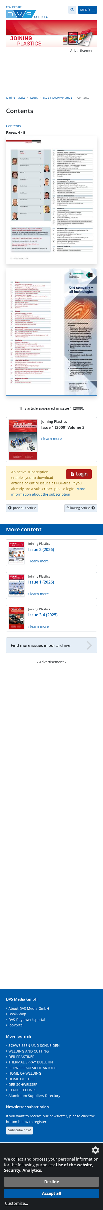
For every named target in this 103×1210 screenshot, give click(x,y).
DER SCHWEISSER (23, 1084)
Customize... (16, 1203)
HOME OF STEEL (21, 1079)
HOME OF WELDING (24, 1073)
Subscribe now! (19, 1130)
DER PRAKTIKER (21, 1056)
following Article (79, 508)
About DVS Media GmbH (28, 1008)
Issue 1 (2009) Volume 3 (57, 97)
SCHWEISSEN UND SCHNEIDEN (34, 1045)
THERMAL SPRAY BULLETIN (30, 1062)
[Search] (72, 10)
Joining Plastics (15, 97)
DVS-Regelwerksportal (26, 1019)
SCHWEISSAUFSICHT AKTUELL (32, 1067)
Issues (34, 97)
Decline (51, 1181)
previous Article (24, 508)
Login (81, 474)
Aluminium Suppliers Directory (34, 1095)
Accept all (51, 1193)
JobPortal (16, 1025)
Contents (13, 125)
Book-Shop (17, 1014)
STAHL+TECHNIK (22, 1090)
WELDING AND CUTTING (28, 1051)
